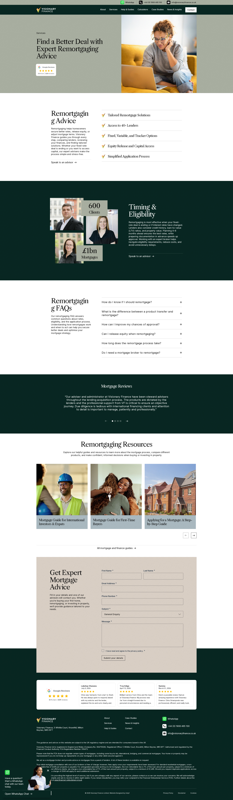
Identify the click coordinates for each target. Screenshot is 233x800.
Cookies (193, 793)
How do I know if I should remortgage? (127, 302)
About (103, 9)
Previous (186, 535)
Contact (128, 728)
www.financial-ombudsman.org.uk (68, 780)
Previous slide (106, 421)
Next (194, 535)
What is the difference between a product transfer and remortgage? (137, 313)
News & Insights (174, 9)
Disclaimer (182, 793)
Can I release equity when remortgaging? (128, 333)
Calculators (143, 9)
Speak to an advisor (62, 162)
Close (48, 770)
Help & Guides (127, 9)
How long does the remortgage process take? (131, 343)
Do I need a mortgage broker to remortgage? (131, 352)
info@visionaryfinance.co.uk (184, 2)
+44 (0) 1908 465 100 (153, 2)
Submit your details (113, 658)
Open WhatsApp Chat (17, 793)
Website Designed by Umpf (119, 793)
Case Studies (158, 9)
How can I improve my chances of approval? (130, 324)
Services (113, 9)
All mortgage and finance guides (115, 548)
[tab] (112, 421)
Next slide (127, 421)
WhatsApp (129, 2)
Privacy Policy (168, 793)
